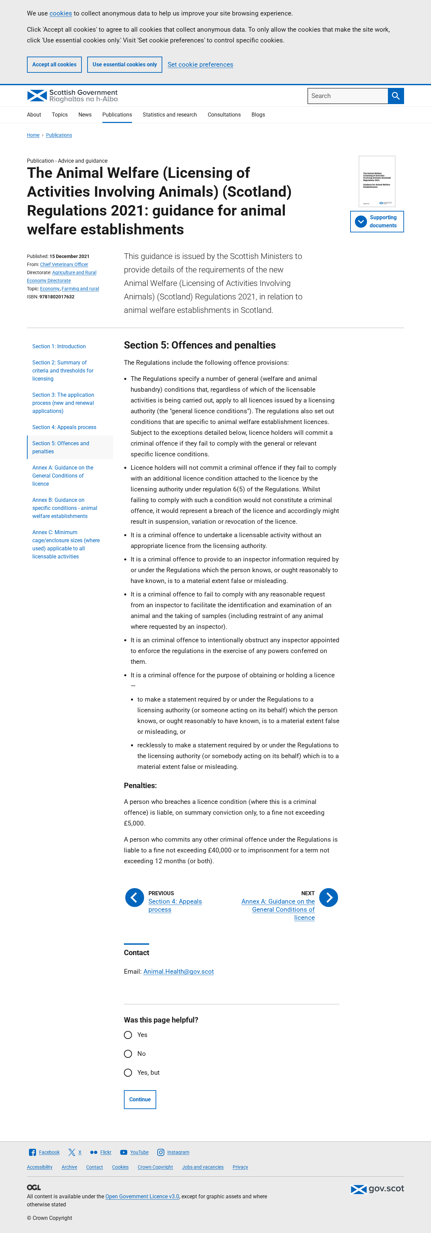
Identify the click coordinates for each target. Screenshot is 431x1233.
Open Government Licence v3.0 (142, 1196)
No (141, 1054)
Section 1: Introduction (59, 346)
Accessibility (40, 1167)
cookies (60, 13)
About (34, 114)
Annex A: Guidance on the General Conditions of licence (62, 475)
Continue (140, 1099)
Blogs (258, 114)
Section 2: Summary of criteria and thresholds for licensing (62, 370)
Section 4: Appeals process (64, 427)
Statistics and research (170, 114)
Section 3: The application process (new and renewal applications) (63, 403)
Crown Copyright (155, 1167)
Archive (69, 1167)
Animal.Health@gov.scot (178, 971)
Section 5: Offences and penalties (60, 447)
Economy (50, 288)
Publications (117, 114)
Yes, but (148, 1072)
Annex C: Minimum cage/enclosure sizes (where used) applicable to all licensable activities (66, 544)
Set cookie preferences (200, 64)
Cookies (120, 1167)
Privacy (240, 1167)
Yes (142, 1035)
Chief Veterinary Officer (64, 264)
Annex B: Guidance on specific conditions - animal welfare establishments (64, 508)
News (85, 114)
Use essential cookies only (125, 64)
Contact (94, 1167)
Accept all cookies (54, 64)
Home (33, 135)
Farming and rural (80, 288)
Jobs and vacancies (203, 1167)
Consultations (224, 114)
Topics (60, 114)
